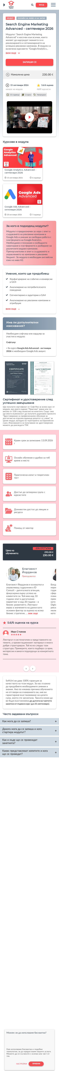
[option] (25, 589)
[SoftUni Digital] (10, 5)
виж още (33, 613)
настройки (21, 1064)
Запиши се (30, 62)
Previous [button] (26, 670)
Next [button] (32, 670)
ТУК (26, 425)
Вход (41, 5)
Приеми (36, 1064)
